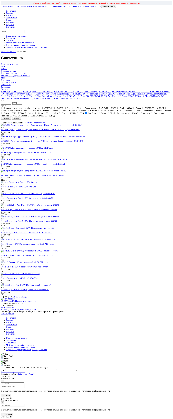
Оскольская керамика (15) (24, 98)
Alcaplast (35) (16, 91)
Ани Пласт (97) (114, 96)
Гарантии (10, 24)
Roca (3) (121, 94)
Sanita (138, 111)
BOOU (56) (58, 91)
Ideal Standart (15, 111)
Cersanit (70, 108)
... (19, 296)
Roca (111, 111)
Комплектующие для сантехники (15, 75)
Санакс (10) (50, 98)
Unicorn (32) (51, 96)
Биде (3, 66)
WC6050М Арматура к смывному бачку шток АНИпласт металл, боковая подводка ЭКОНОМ (42, 141)
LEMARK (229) (42, 94)
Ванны (4, 69)
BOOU (59, 108)
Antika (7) (36, 91)
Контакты (10, 27)
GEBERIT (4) (156, 91)
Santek (159, 111)
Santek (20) (5, 96)
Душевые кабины (8, 71)
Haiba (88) (9, 94)
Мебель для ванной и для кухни (20, 43)
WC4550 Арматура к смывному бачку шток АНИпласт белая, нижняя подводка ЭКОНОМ (40, 130)
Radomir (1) (94, 94)
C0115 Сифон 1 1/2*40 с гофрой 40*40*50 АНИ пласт (24, 267)
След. (24, 296)
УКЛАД (51, 116)
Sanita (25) (150, 94)
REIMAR (93, 111)
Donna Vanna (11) (91, 91)
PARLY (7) (83, 94)
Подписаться (7, 414)
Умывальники (7, 87)
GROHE (161, 108)
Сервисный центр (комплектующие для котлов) (26, 47)
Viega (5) (60, 96)
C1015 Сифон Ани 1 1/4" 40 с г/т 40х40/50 (19, 278)
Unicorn (31, 113)
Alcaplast (18, 108)
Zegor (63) (85, 96)
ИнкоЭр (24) (158, 96)
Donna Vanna (90, 108)
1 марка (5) (5, 91)
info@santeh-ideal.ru (56, 6)
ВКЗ (111, 113)
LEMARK (35, 111)
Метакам (146, 113)
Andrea (28, 108)
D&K (79, 108)
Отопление (11, 38)
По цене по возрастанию (34, 123)
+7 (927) (18, 301)
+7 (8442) (18, 309)
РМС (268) (40, 98)
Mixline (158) (55, 94)
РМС (14, 116)
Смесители (6, 85)
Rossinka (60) (139, 94)
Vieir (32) (68, 96)
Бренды (9, 13)
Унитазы (4, 89)
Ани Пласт (92, 113)
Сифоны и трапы (8, 82)
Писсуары (5, 80)
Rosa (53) (130, 94)
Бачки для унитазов (9, 64)
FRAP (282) (117, 91)
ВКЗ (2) (133, 96)
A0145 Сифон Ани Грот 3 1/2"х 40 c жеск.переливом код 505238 (29, 221)
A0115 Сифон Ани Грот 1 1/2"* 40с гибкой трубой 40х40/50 (27, 198)
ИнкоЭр (136, 113)
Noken (55, 111)
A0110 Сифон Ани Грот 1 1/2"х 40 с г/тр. (18, 187)
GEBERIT (149, 108)
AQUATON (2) (46, 91)
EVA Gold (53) (105, 91)
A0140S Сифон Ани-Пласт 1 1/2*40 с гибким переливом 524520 (29, 210)
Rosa (119, 111)
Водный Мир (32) (145, 96)
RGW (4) (114, 94)
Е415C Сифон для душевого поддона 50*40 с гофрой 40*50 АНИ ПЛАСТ (33, 164)
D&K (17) (79, 91)
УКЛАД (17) (78, 98)
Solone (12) (15, 96)
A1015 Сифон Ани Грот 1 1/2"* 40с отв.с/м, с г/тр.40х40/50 (26, 232)
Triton (22, 113)
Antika (37, 108)
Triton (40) (41, 96)
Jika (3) (32, 94)
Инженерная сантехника (16, 36)
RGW (103, 111)
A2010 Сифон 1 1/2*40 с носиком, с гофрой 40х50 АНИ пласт (28, 244)
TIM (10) (32, 96)
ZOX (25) (103, 96)
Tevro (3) (24, 96)
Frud (121, 108)
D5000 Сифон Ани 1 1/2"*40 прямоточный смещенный (25, 290)
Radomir (82, 111)
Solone (168, 111)
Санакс (23, 116)
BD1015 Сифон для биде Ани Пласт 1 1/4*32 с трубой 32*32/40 (28, 255)
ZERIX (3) (94, 96)
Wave (56, 113)
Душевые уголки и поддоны (13, 73)
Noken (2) (65, 94)
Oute (63, 111)
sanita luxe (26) (161, 94)
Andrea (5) (27, 91)
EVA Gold (103, 108)
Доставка (10, 22)
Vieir (48, 113)
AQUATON (48, 108)
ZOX (82, 113)
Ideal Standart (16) (21, 94)
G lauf (130, 108)
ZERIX (73, 113)
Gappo (138, 108)
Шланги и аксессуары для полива (20, 45)
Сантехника (11, 40)
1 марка (7, 108)
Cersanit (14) (69, 91)
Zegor (64, 113)
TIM (14, 113)
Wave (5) (76, 96)
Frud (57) (126, 91)
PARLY (72, 111)
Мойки (4, 78)
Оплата (9, 20)
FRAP (114, 108)
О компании (11, 18)
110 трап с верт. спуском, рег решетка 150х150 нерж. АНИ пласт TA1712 (32, 175)
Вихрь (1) (126, 96)
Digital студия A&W (25, 374)
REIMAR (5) (104, 94)
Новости (10, 15)
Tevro (6, 113)
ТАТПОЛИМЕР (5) (64, 98)
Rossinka (128, 111)
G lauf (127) (135, 91)
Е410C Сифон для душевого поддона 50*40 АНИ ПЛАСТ (26, 152)
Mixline (46, 111)
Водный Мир (123, 113)
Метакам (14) (6, 98)
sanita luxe (148, 111)
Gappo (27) (145, 91)
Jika (25, 111)
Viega (40, 113)
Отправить (6, 395)
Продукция (11, 11)
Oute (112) (74, 94)
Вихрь (103, 113)
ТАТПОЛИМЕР (37, 116)
